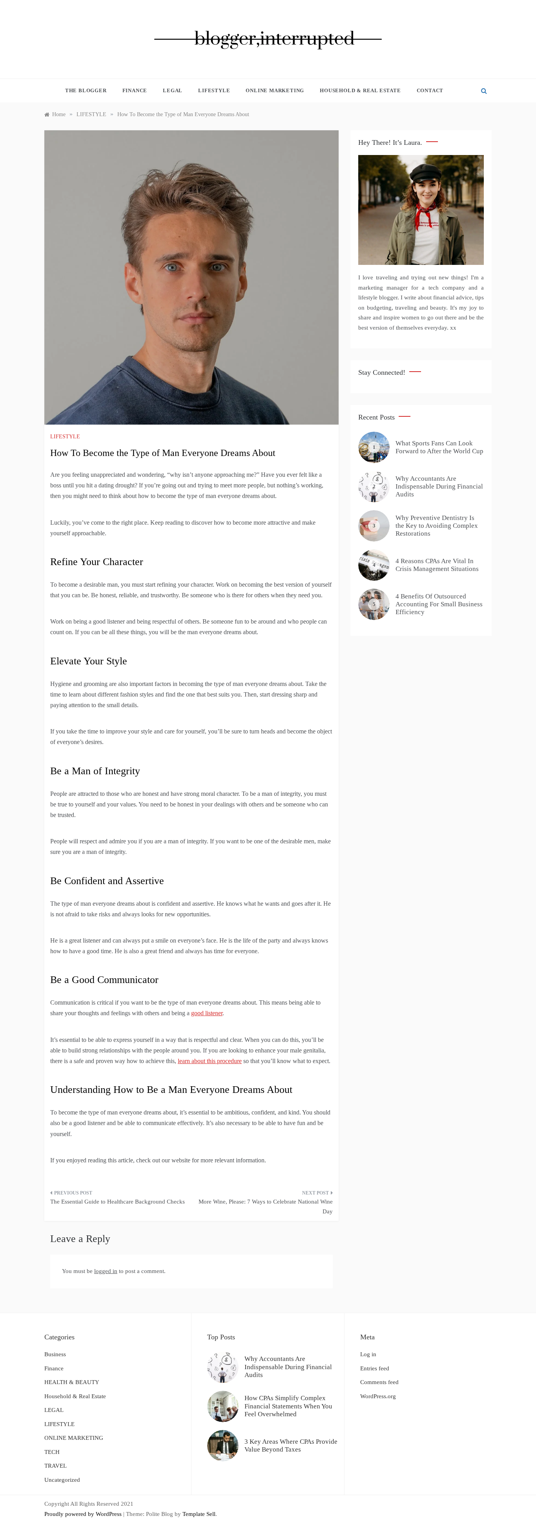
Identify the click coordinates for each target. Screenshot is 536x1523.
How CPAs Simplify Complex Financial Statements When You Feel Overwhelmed (288, 1406)
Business (55, 1354)
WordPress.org (378, 1396)
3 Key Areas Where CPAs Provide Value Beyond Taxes (290, 1445)
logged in (105, 1271)
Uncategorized (62, 1480)
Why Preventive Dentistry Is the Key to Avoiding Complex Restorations (437, 526)
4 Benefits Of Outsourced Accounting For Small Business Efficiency (439, 604)
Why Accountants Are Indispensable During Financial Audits (439, 486)
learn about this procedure (210, 1061)
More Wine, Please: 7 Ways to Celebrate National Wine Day (266, 1206)
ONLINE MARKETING (275, 90)
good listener (206, 1013)
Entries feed (374, 1368)
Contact (430, 90)
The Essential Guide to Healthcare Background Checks (117, 1201)
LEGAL (172, 90)
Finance (135, 90)
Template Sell (198, 1514)
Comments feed (379, 1382)
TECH (52, 1452)
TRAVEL (55, 1466)
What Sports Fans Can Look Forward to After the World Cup (439, 447)
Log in (368, 1354)
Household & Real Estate (360, 90)
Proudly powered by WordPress (83, 1514)
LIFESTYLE (214, 90)
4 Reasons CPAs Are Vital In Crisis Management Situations (437, 565)
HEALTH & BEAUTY (71, 1382)
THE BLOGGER (86, 90)
